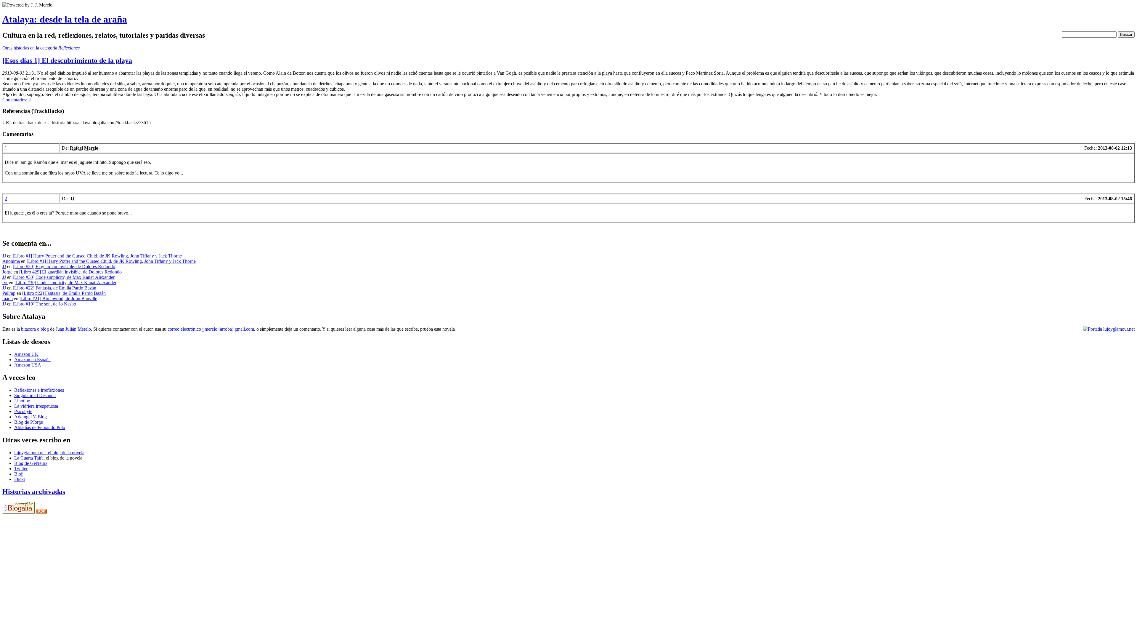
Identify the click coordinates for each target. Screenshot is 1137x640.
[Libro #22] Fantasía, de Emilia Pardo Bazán (54, 287)
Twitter (21, 468)
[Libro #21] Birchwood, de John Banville (58, 298)
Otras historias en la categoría (41, 47)
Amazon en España (32, 359)
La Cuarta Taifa (29, 457)
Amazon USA (27, 364)
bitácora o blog (35, 329)
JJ (4, 255)
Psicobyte (23, 411)
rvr (5, 282)
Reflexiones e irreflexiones (39, 390)
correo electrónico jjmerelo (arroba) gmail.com (211, 329)
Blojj (18, 473)
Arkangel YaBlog (30, 416)
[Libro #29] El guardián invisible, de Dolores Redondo (64, 266)
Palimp (8, 293)
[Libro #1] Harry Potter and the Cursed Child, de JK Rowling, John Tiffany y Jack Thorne (97, 255)
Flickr (19, 479)
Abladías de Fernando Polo (39, 427)
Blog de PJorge (28, 422)
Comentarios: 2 (16, 99)
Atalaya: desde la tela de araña (64, 19)
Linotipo (22, 400)
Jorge (7, 271)
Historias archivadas (33, 491)
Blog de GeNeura (30, 463)
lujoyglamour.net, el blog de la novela (49, 452)
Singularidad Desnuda (35, 395)
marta (7, 298)
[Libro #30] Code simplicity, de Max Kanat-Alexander (64, 277)
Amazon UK (26, 354)
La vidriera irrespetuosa (36, 406)
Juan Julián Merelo (73, 329)
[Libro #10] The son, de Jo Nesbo (44, 303)
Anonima (11, 261)
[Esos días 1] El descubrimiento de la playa (67, 60)
